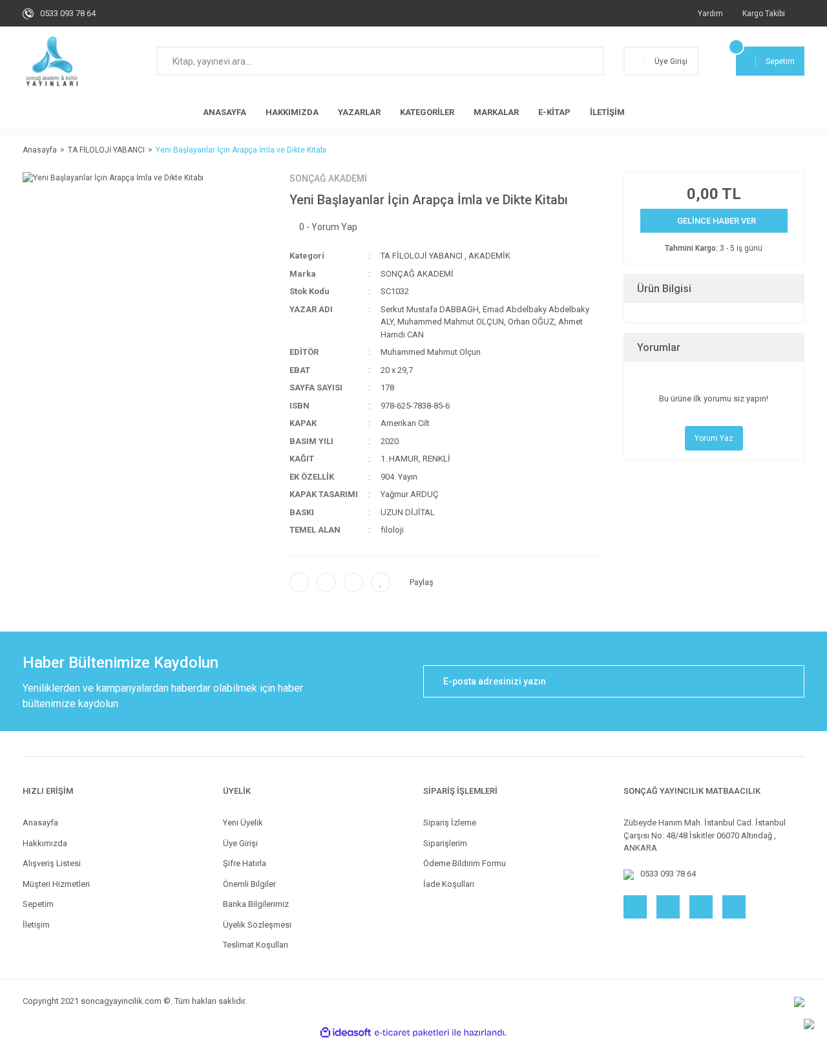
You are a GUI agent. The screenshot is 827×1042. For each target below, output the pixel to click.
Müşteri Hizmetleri (56, 884)
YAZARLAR (359, 112)
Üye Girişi (240, 843)
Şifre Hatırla (244, 863)
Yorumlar (658, 347)
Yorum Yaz (714, 438)
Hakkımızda (45, 843)
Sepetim (38, 904)
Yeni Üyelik (243, 822)
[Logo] (52, 61)
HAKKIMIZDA (292, 112)
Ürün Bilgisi (664, 288)
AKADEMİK (489, 255)
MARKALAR (496, 112)
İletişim (36, 925)
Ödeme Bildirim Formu (464, 863)
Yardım (710, 13)
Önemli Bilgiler (249, 884)
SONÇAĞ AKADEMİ (328, 178)
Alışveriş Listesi (52, 863)
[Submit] (788, 681)
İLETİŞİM (607, 112)
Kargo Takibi (763, 13)
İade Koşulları (448, 884)
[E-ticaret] (412, 1032)
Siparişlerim (445, 843)
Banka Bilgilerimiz (256, 904)
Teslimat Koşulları (255, 945)
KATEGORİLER (427, 112)
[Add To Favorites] (380, 582)
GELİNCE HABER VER (716, 221)
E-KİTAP (554, 112)
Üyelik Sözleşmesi (257, 925)
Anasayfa (40, 822)
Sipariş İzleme (449, 822)
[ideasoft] (346, 1032)
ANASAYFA (224, 112)
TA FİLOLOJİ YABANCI (422, 255)
